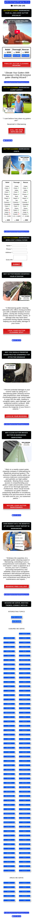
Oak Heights (9, 800)
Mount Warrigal (9, 791)
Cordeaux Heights (24, 686)
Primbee (24, 804)
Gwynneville (24, 725)
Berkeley (9, 655)
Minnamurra (9, 778)
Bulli (25, 664)
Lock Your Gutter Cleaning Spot (16, 331)
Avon (9, 642)
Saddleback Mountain (9, 813)
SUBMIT (16, 264)
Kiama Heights (9, 756)
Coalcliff (25, 677)
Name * (8, 246)
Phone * (9, 249)
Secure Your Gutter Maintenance (16, 506)
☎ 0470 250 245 (18, 6)
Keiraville (25, 743)
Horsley (9, 734)
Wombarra (25, 861)
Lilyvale (24, 765)
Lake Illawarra (9, 765)
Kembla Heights (25, 747)
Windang (24, 857)
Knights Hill (24, 756)
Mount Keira (24, 778)
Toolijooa (25, 835)
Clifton (9, 677)
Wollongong (9, 861)
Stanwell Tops (24, 826)
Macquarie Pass (9, 769)
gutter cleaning (11, 10)
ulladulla (25, 882)
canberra (9, 900)
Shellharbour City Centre (9, 822)
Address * (9, 252)
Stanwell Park (9, 826)
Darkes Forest (24, 699)
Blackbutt (25, 655)
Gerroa (9, 725)
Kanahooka (9, 743)
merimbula (9, 891)
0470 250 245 (8, 140)
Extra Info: (9, 260)
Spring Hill (25, 822)
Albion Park (24, 633)
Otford (24, 800)
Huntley (24, 734)
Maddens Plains (25, 769)
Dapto (9, 699)
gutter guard (16, 621)
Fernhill (24, 712)
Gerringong (24, 721)
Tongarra (9, 835)
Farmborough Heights (9, 712)
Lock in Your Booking (16, 416)
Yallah (9, 870)
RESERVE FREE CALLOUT (16, 586)
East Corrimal (9, 708)
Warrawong (24, 848)
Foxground (9, 721)
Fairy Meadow (24, 708)
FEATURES (7, 55)
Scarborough (24, 813)
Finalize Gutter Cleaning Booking (16, 64)
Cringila (24, 690)
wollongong (24, 891)
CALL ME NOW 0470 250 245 (16, 131)
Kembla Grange (9, 747)
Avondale (24, 642)
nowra (9, 882)
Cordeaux (9, 686)
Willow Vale (9, 857)
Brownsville (9, 664)
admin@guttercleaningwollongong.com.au (17, 82)
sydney (24, 900)
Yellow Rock (24, 870)
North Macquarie (24, 791)
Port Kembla (9, 804)
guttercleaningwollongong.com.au (17, 2)
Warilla (9, 848)
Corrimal (9, 690)
